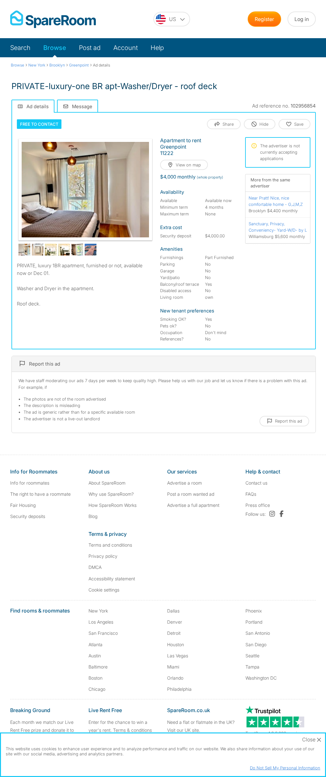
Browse (54, 48)
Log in (301, 19)
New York (98, 610)
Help (157, 48)
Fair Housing (23, 505)
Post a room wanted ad (190, 494)
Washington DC (261, 678)
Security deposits (27, 516)
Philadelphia (179, 689)
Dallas (173, 610)
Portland (253, 622)
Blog (93, 516)
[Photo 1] (85, 189)
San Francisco (103, 633)
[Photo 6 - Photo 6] (77, 249)
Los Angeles (101, 622)
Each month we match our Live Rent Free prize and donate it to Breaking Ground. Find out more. (43, 730)
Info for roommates (29, 483)
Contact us (256, 483)
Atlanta (96, 644)
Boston (96, 678)
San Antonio (257, 633)
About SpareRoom (107, 483)
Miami (173, 666)
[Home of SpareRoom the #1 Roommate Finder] (53, 19)
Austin (95, 655)
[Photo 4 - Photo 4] (50, 249)
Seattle (252, 655)
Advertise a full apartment (193, 505)
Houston (175, 644)
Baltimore (98, 666)
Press (257, 505)
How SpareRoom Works (113, 505)
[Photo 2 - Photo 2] (24, 249)
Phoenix (253, 610)
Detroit (174, 633)
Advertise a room (184, 483)
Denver (174, 622)
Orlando (175, 678)
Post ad (90, 48)
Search (20, 48)
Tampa (252, 666)
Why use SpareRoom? (111, 494)
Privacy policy (103, 556)
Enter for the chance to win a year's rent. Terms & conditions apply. (120, 730)
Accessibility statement (112, 578)
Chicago (97, 689)
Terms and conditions (110, 545)
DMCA (95, 567)
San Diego (255, 644)
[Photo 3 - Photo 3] (37, 249)
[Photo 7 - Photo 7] (90, 249)
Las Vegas (177, 655)
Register (264, 19)
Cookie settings (104, 589)
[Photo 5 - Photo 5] (64, 249)
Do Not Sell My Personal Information (285, 767)
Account (125, 48)
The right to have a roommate (40, 494)
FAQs (250, 494)
